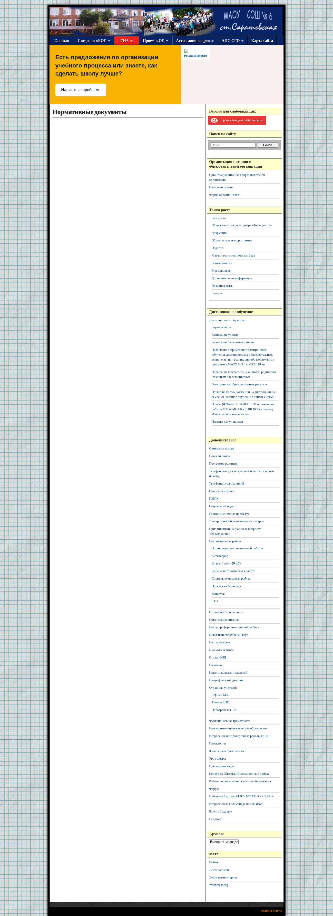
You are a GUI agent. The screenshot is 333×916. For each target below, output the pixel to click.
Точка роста (217, 218)
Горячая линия (222, 327)
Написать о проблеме (80, 90)
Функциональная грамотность (229, 721)
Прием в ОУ (153, 40)
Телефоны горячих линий (226, 483)
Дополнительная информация (232, 278)
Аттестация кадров (193, 40)
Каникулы (218, 593)
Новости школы (220, 456)
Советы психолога (222, 491)
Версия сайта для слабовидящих (241, 120)
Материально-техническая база (233, 255)
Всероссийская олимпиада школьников (235, 804)
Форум (214, 789)
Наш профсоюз (219, 642)
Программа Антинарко (227, 586)
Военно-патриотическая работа (233, 571)
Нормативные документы (89, 112)
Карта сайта (262, 40)
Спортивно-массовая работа (231, 578)
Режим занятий (222, 263)
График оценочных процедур (229, 513)
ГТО (215, 601)
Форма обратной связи (224, 195)
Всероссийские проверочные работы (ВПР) (239, 736)
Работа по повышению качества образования (240, 781)
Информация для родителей (228, 672)
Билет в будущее (220, 811)
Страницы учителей (223, 687)
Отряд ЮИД (217, 657)
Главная (61, 40)
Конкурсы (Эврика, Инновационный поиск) (239, 773)
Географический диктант (226, 680)
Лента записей (219, 870)
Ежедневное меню (221, 187)
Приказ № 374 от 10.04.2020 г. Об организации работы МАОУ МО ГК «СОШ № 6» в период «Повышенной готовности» (243, 409)
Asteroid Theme (271, 911)
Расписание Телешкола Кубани (233, 342)
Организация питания (224, 619)
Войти (213, 862)
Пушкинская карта (222, 766)
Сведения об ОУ (92, 40)
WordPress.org (218, 885)
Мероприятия (221, 270)
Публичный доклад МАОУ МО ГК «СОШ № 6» (241, 796)
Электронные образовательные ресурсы (239, 384)
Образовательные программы (232, 240)
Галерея (217, 293)
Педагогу (215, 819)
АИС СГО (231, 40)
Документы (219, 233)
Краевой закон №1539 (226, 563)
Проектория (217, 743)
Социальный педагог (223, 506)
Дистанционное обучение (227, 320)
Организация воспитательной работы (237, 548)
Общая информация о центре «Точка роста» (242, 225)
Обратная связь (222, 285)
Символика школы (221, 448)
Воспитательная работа (225, 541)
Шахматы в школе (221, 650)
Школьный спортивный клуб (228, 635)
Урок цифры (217, 758)
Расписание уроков (225, 334)
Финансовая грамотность (226, 751)
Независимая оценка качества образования (238, 728)
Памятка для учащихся (227, 421)
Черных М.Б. (220, 695)
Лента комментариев (223, 877)
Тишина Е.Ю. (221, 702)
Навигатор (216, 665)
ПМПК (214, 498)
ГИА (124, 40)
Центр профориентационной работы (234, 627)
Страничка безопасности (226, 612)
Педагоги (218, 248)
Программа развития (223, 463)
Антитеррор (220, 556)
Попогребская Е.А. (224, 710)
